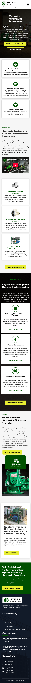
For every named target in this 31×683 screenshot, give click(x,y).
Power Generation (16, 345)
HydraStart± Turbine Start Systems (15, 248)
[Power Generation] (15, 339)
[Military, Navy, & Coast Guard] (15, 308)
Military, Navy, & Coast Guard (15, 314)
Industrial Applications (15, 376)
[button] (28, 4)
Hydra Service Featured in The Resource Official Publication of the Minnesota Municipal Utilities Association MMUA (14, 648)
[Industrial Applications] (15, 370)
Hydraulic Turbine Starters (15, 192)
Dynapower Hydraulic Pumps (15, 220)
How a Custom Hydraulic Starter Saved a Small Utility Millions (14, 639)
